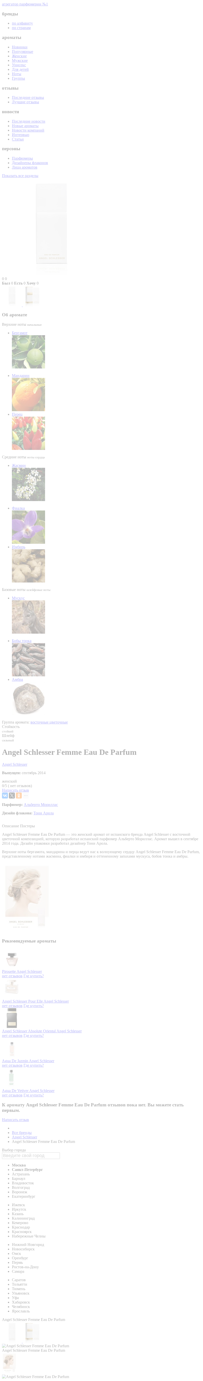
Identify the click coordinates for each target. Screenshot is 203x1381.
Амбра (17, 679)
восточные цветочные (49, 722)
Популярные (22, 51)
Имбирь (18, 547)
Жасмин (19, 465)
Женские (19, 56)
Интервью (20, 135)
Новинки (19, 47)
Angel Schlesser (14, 764)
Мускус (18, 598)
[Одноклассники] (19, 796)
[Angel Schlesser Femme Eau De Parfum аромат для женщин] (12, 305)
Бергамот (19, 333)
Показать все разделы (20, 176)
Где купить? (34, 976)
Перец (17, 414)
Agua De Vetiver (15, 1091)
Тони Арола (43, 813)
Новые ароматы (25, 126)
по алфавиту (22, 23)
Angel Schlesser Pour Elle (23, 1001)
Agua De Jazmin (15, 1061)
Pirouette (9, 971)
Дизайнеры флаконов (30, 163)
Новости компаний (28, 130)
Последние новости (28, 121)
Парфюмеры (22, 158)
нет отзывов (12, 976)
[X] (12, 796)
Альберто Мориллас (41, 804)
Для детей (20, 69)
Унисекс (19, 65)
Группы (18, 78)
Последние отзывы (28, 97)
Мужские (20, 60)
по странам (21, 28)
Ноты (16, 74)
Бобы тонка (21, 641)
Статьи (18, 139)
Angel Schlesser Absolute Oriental (29, 1031)
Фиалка (18, 508)
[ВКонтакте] (5, 796)
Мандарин (20, 375)
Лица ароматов (24, 167)
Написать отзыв (15, 790)
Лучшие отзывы (25, 102)
